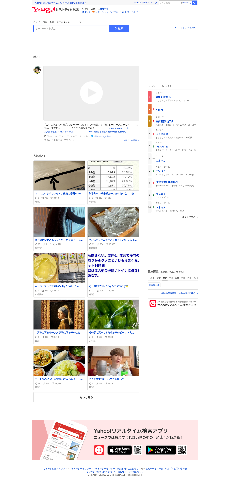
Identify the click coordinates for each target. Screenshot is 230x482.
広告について (134, 469)
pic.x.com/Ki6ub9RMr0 (114, 131)
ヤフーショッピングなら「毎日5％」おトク (116, 12)
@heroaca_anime (102, 136)
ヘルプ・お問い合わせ (176, 469)
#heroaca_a (95, 131)
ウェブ (36, 22)
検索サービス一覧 (154, 469)
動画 (52, 22)
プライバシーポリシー (80, 469)
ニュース (77, 22)
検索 (120, 28)
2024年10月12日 (131, 140)
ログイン (86, 12)
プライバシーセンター (104, 469)
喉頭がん (187, 3)
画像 (45, 22)
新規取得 (104, 8)
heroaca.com (115, 128)
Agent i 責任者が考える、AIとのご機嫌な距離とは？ (60, 3)
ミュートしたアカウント (186, 28)
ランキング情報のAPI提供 (99, 472)
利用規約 (121, 469)
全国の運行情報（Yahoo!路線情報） (178, 293)
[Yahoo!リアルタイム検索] (56, 8)
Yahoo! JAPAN (141, 2)
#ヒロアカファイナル (62, 131)
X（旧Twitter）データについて (129, 472)
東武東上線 (154, 285)
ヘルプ (154, 2)
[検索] (194, 3)
